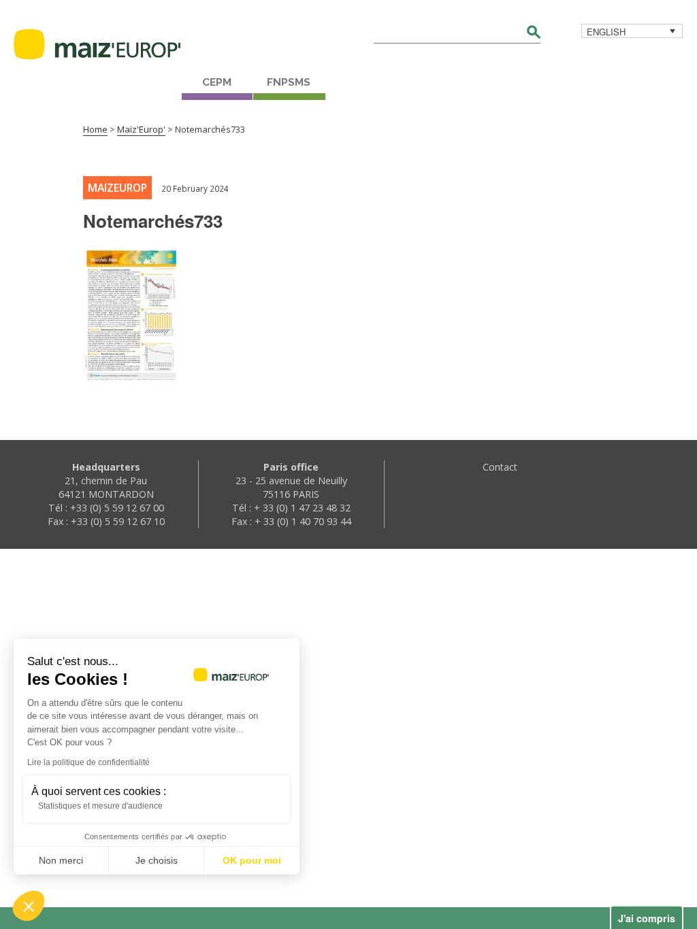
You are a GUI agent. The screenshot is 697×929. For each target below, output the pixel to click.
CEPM (216, 82)
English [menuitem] (606, 31)
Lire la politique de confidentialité (88, 762)
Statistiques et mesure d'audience (100, 806)
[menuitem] (632, 31)
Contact (500, 466)
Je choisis (156, 860)
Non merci (61, 860)
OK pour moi (252, 860)
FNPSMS (288, 82)
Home (95, 129)
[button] (28, 906)
